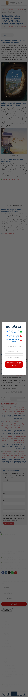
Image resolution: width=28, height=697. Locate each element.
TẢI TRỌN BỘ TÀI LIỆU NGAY (14, 364)
